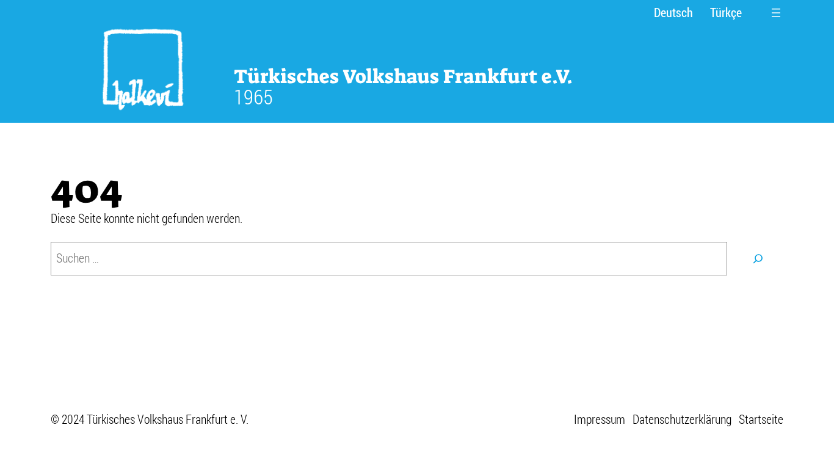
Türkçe (726, 12)
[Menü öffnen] (776, 12)
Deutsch (673, 12)
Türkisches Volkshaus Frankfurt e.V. (403, 76)
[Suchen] (758, 259)
